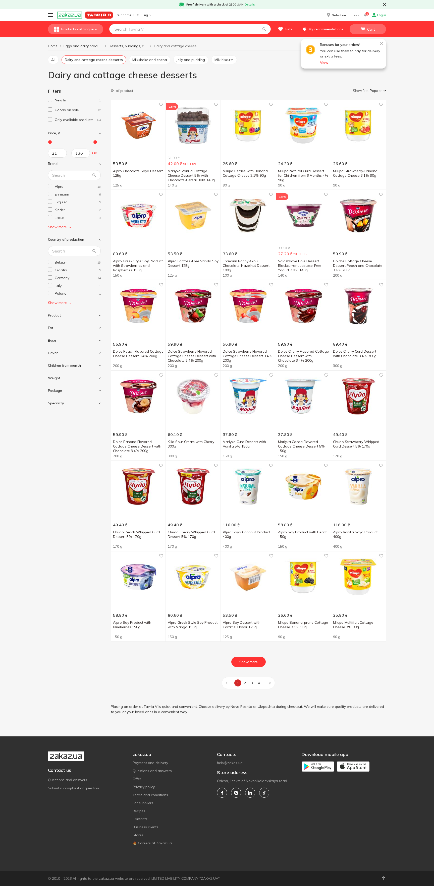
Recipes (139, 811)
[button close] (385, 5)
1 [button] (238, 683)
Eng (145, 15)
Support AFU (126, 15)
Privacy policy (144, 787)
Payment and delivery (150, 763)
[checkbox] (50, 100)
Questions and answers (67, 780)
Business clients (145, 827)
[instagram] (236, 793)
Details (250, 4)
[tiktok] (264, 793)
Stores (138, 835)
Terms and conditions (150, 795)
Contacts (140, 819)
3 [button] (252, 683)
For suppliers (143, 803)
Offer (137, 779)
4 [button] (259, 683)
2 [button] (245, 683)
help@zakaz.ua (230, 763)
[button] (342, 15)
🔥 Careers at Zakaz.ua (152, 843)
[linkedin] (250, 793)
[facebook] (222, 793)
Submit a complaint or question (73, 788)
